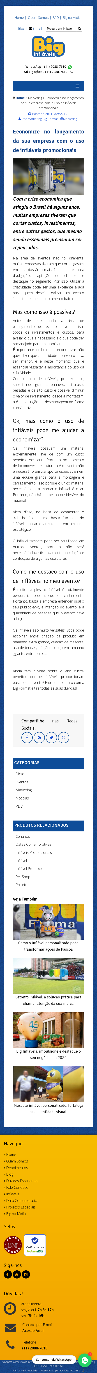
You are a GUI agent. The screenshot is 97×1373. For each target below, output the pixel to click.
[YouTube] (16, 1274)
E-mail (37, 28)
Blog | (22, 28)
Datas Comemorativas (33, 844)
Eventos (22, 782)
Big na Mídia (15, 1213)
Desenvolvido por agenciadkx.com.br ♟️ (62, 1370)
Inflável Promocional (32, 868)
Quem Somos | (39, 17)
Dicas (20, 773)
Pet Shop (23, 876)
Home (20, 98)
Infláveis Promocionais (34, 852)
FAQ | (57, 17)
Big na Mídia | (73, 17)
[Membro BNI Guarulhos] (14, 1245)
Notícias (22, 798)
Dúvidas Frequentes (21, 1180)
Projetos (22, 884)
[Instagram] (26, 1274)
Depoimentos (16, 1167)
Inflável (21, 860)
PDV (19, 806)
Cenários (23, 836)
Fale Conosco (16, 1187)
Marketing (24, 789)
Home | (20, 17)
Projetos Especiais (20, 1207)
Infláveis (12, 1193)
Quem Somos (16, 1161)
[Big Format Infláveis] (48, 46)
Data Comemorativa (21, 1200)
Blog (9, 1174)
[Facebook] (7, 1274)
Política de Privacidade (24, 1370)
